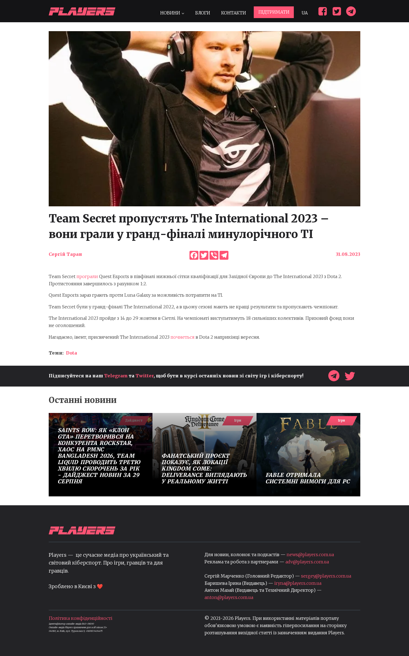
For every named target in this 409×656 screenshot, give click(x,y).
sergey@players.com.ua (326, 576)
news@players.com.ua (310, 554)
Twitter (144, 375)
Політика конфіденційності (80, 618)
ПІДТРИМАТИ (273, 12)
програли (87, 276)
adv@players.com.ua (307, 562)
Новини (170, 13)
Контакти (233, 13)
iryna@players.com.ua (297, 583)
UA (305, 13)
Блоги (202, 13)
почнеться (182, 337)
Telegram (116, 375)
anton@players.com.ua (228, 597)
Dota (71, 353)
